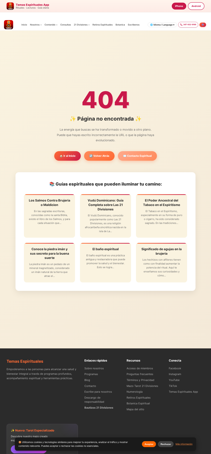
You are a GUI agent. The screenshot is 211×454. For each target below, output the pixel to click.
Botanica (120, 24)
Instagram (175, 374)
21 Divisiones (81, 24)
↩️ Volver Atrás (99, 155)
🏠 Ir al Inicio (67, 155)
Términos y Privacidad (140, 380)
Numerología (135, 391)
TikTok (173, 386)
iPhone (179, 6)
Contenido (50, 24)
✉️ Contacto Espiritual (137, 155)
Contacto (90, 386)
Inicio (24, 24)
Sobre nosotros (94, 368)
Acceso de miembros (140, 368)
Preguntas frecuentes (140, 374)
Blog (87, 380)
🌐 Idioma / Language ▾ (162, 25)
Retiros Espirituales (102, 24)
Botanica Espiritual (138, 403)
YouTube (174, 380)
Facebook (175, 368)
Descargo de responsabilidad (94, 400)
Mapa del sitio (135, 409)
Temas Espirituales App (183, 391)
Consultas (65, 24)
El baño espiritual (105, 249)
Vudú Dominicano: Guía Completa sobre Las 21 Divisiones (105, 205)
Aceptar (149, 444)
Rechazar (166, 444)
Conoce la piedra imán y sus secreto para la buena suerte (49, 253)
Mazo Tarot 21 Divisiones (142, 386)
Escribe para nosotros (98, 391)
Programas (91, 374)
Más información (184, 444)
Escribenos (133, 24)
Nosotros (35, 24)
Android (196, 6)
